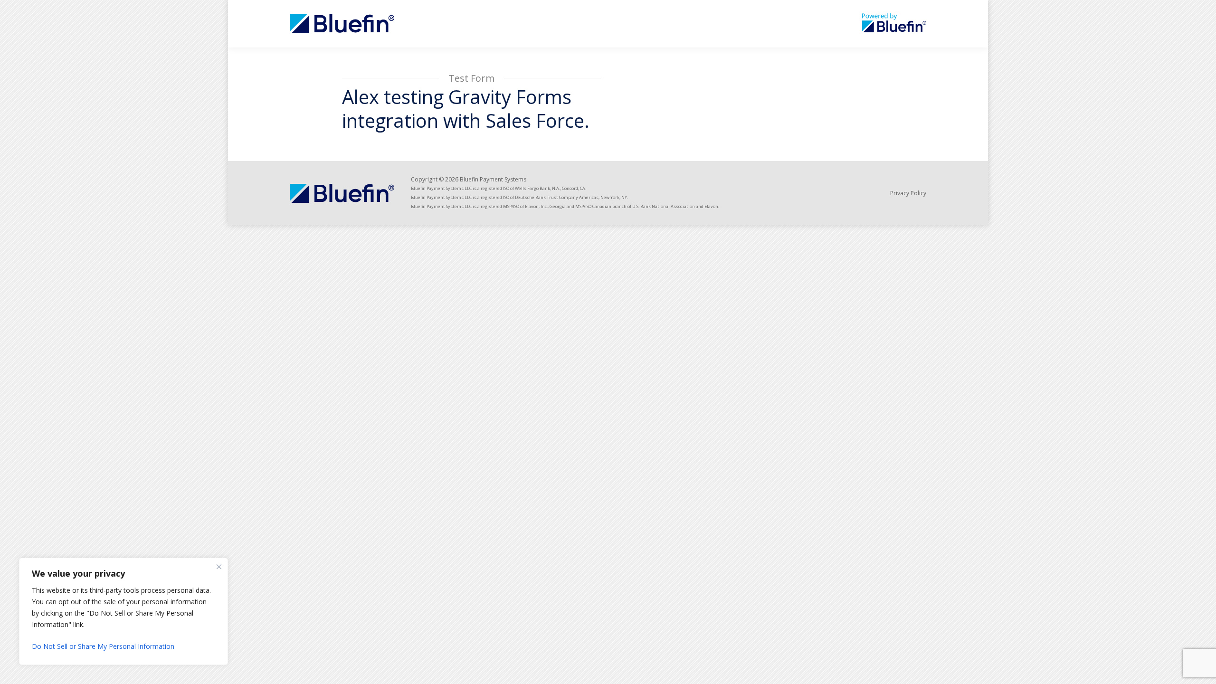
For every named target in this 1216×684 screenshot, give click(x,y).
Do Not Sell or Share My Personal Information (103, 646)
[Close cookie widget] (219, 566)
